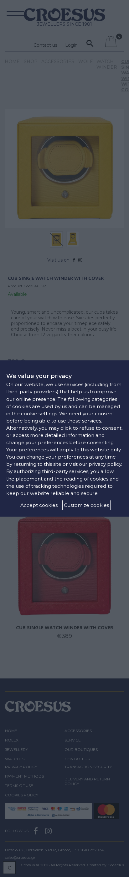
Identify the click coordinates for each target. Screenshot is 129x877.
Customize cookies (86, 505)
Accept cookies (39, 505)
